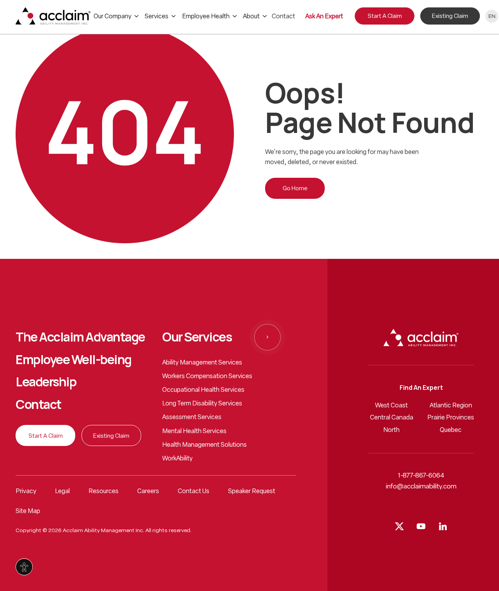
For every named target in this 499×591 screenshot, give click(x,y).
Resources (103, 491)
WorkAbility (177, 459)
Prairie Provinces (450, 418)
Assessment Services (191, 417)
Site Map (28, 511)
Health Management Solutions (204, 445)
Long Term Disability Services (202, 404)
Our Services (197, 337)
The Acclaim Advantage (80, 337)
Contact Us (193, 491)
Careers (148, 491)
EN (491, 16)
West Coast (391, 406)
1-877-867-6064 (421, 475)
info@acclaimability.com (421, 486)
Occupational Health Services (203, 390)
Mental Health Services (194, 431)
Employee (73, 360)
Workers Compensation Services (207, 376)
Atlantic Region (451, 406)
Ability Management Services (202, 363)
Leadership (46, 382)
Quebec (451, 430)
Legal (62, 491)
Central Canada (391, 418)
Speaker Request (251, 491)
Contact (38, 404)
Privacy (26, 491)
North (391, 430)
